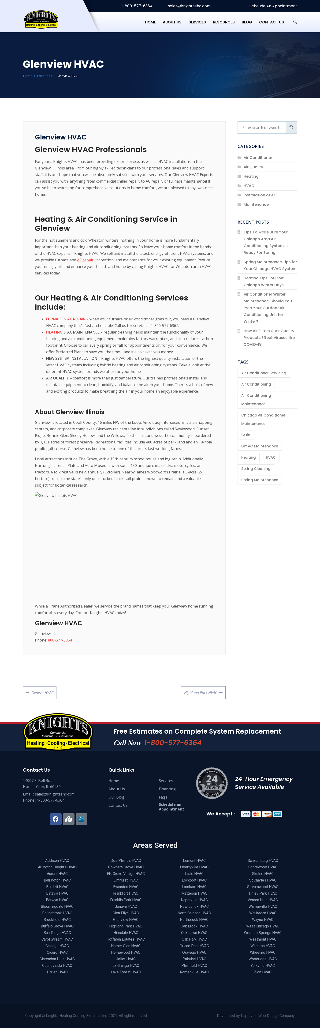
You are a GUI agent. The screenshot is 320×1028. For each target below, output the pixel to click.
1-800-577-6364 (137, 6)
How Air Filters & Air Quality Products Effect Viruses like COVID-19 (269, 337)
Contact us (271, 22)
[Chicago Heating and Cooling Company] (46, 22)
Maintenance (256, 204)
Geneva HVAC (42, 690)
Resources (224, 22)
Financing (167, 789)
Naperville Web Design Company (268, 1015)
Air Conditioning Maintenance (256, 399)
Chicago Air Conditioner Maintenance (263, 419)
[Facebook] (56, 819)
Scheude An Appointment (273, 6)
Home (150, 22)
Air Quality (253, 167)
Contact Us (118, 805)
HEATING (54, 332)
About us (172, 22)
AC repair (85, 260)
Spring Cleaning (256, 468)
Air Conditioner (258, 157)
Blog (247, 22)
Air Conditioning (256, 384)
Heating (251, 176)
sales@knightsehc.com (189, 6)
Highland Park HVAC (200, 690)
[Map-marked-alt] (68, 819)
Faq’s (163, 797)
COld (245, 434)
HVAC (249, 185)
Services (197, 22)
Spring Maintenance (259, 479)
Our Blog (116, 797)
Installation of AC (260, 195)
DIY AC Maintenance (259, 446)
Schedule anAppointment (171, 806)
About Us (116, 789)
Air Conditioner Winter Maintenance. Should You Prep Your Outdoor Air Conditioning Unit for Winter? (268, 308)
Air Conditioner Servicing (263, 373)
